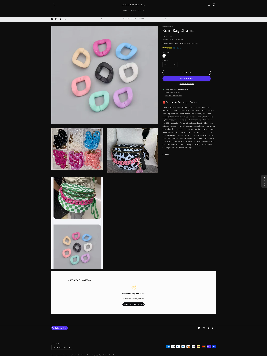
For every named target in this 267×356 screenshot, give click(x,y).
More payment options (187, 83)
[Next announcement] (165, 19)
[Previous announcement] (101, 19)
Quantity (165, 60)
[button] (53, 4)
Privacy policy (85, 355)
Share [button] (167, 154)
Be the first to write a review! (133, 304)
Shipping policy (96, 355)
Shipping (165, 39)
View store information (173, 96)
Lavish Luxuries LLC (61, 355)
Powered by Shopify (73, 355)
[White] (164, 55)
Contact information (109, 355)
